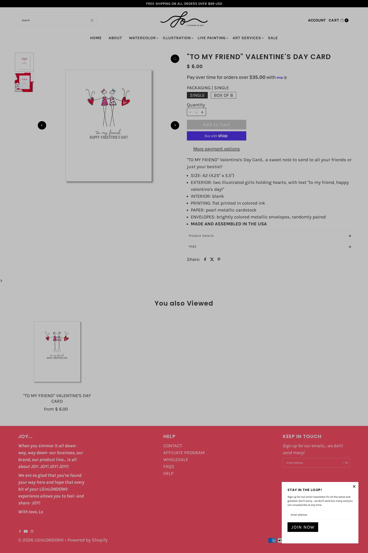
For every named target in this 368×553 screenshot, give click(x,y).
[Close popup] (354, 486)
